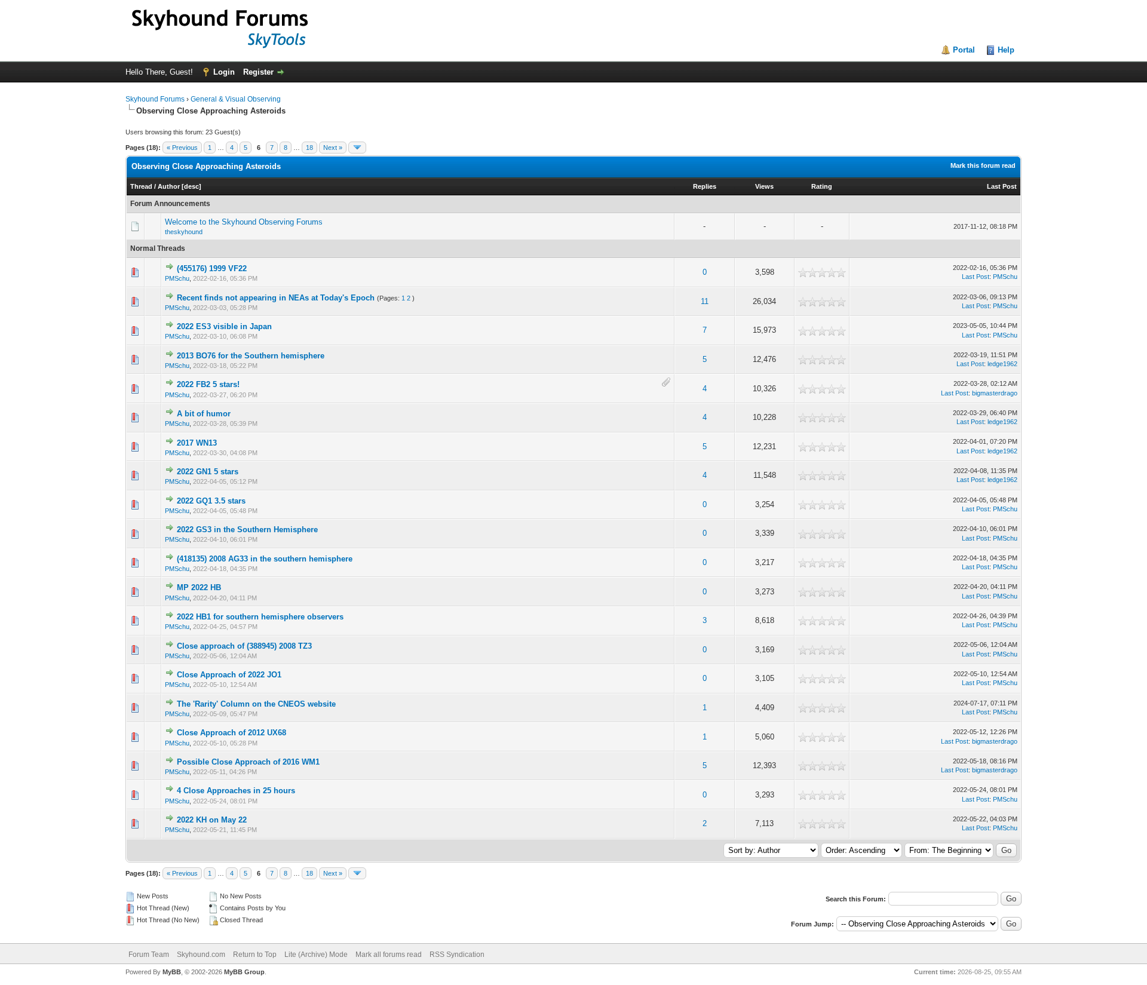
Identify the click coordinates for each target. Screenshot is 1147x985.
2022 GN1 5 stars (207, 471)
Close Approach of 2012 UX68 (231, 732)
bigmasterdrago (994, 393)
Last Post (1002, 186)
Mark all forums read (388, 954)
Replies (704, 186)
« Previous (182, 147)
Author (169, 186)
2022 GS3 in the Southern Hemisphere (247, 529)
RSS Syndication (457, 954)
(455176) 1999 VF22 (212, 268)
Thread (141, 186)
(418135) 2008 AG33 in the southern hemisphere (264, 558)
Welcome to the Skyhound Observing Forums (244, 221)
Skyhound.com (201, 954)
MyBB (171, 971)
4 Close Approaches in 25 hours (236, 790)
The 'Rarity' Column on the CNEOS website (256, 703)
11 (705, 301)
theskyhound (184, 231)
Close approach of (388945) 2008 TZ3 (244, 646)
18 (309, 147)
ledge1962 (1002, 363)
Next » (332, 147)
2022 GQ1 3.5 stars (211, 500)
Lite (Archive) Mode (316, 954)
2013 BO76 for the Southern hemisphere (250, 355)
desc (191, 186)
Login (224, 71)
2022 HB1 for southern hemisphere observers (260, 616)
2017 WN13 (197, 442)
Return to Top (255, 954)
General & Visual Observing (236, 99)
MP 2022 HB (199, 587)
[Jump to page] (357, 148)
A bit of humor (204, 413)
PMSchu (177, 278)
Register (258, 71)
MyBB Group (244, 971)
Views (764, 186)
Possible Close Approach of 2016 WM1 (248, 761)
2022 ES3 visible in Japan (224, 326)
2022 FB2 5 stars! (208, 384)
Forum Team (148, 954)
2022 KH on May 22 (212, 819)
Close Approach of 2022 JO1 (229, 674)
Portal (964, 49)
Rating (821, 186)
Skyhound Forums (155, 99)
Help (1006, 49)
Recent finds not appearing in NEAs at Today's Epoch (276, 297)
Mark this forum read (983, 165)
